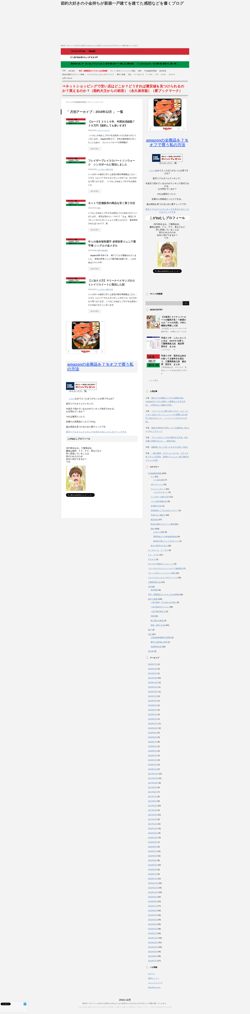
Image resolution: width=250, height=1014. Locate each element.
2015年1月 (152, 933)
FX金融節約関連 (150, 71)
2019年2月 (152, 719)
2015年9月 (152, 897)
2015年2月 (152, 929)
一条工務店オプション (160, 607)
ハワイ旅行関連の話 (159, 501)
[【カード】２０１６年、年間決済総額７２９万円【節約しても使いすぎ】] (76, 126)
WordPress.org (154, 987)
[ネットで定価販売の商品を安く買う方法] (76, 207)
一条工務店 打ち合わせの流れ (163, 602)
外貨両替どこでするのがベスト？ (164, 510)
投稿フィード (153, 978)
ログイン (151, 974)
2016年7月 (152, 851)
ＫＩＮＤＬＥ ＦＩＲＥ (143, 74)
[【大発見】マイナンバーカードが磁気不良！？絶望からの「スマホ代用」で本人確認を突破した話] (153, 327)
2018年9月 (152, 733)
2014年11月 (153, 942)
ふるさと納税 (158, 532)
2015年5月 (152, 915)
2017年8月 (152, 792)
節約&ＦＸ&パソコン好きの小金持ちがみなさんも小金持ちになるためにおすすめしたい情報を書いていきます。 (125, 1003)
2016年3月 (152, 869)
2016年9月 (152, 842)
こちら (72, 398)
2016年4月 (152, 865)
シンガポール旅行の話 (105, 169)
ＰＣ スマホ (160, 74)
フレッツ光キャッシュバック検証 (122, 71)
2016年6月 (152, 856)
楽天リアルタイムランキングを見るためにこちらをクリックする (96, 432)
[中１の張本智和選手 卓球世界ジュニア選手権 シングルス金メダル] (76, 246)
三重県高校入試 (154, 582)
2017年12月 (153, 774)
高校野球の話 (156, 647)
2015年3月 (152, 924)
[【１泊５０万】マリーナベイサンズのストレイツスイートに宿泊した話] (76, 285)
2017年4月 (152, 810)
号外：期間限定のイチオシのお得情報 (163, 594)
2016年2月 (152, 874)
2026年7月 (152, 664)
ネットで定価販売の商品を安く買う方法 (111, 203)
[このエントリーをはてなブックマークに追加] (25, 1004)
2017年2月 (152, 819)
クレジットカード (103, 130)
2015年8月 (152, 901)
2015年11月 (153, 888)
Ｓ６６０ (171, 74)
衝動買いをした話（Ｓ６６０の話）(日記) (169, 447)
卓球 (99, 250)
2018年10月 (153, 728)
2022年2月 (152, 669)
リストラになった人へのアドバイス (100, 74)
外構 (152, 616)
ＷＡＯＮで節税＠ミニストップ (161, 564)
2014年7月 (152, 961)
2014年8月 (152, 956)
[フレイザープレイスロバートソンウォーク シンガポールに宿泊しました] (76, 165)
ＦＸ (152, 477)
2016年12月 (153, 828)
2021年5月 (152, 673)
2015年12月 (153, 883)
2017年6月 (152, 801)
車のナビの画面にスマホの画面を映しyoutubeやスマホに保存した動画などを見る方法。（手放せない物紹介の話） (165, 401)
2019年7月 (152, 696)
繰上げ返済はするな (159, 546)
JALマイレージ (157, 484)
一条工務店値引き (158, 611)
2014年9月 (152, 952)
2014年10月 (153, 947)
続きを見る (95, 149)
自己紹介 (71, 71)
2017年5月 (152, 806)
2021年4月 (152, 678)
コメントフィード (155, 983)
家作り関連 (121, 74)
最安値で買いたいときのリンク (166, 541)
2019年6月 (152, 701)
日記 (129, 74)
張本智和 (104, 250)
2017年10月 (153, 783)
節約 (140, 71)
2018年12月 (153, 723)
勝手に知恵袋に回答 (159, 642)
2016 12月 (125, 999)
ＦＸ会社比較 (158, 480)
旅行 (150, 630)
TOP (64, 71)
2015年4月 (152, 920)
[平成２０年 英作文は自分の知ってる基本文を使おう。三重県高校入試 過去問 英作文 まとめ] (153, 366)
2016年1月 (152, 879)
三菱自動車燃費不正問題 (161, 637)
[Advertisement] (125, 25)
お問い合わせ (67, 78)
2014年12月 (153, 938)
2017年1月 (152, 824)
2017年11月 (153, 778)
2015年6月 (152, 910)
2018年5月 (152, 751)
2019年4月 (152, 710)
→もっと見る (153, 380)
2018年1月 (152, 769)
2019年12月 (153, 682)
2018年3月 (152, 760)
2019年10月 (153, 692)
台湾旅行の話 (156, 506)
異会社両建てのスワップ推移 (73, 74)
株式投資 (162, 71)
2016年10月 (153, 838)
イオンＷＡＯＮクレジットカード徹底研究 (165, 568)
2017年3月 (152, 815)
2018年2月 (152, 765)
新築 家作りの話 (158, 625)
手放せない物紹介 (158, 515)
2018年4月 (152, 755)
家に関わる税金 (157, 621)
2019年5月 (152, 705)
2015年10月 (153, 892)
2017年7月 (152, 796)
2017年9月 (152, 787)
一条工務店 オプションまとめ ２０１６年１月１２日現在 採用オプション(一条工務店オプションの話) (167, 456)
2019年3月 (152, 714)
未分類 (151, 651)
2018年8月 (152, 737)
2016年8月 (152, 847)
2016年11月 (153, 833)
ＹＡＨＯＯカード (160, 492)
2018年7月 (152, 742)
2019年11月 (153, 687)
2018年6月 (152, 746)
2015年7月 (152, 906)
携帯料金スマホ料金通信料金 (165, 536)
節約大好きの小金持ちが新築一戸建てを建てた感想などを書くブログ (122, 3)
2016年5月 (152, 860)
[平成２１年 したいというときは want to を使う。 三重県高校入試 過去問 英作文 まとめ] (153, 348)
